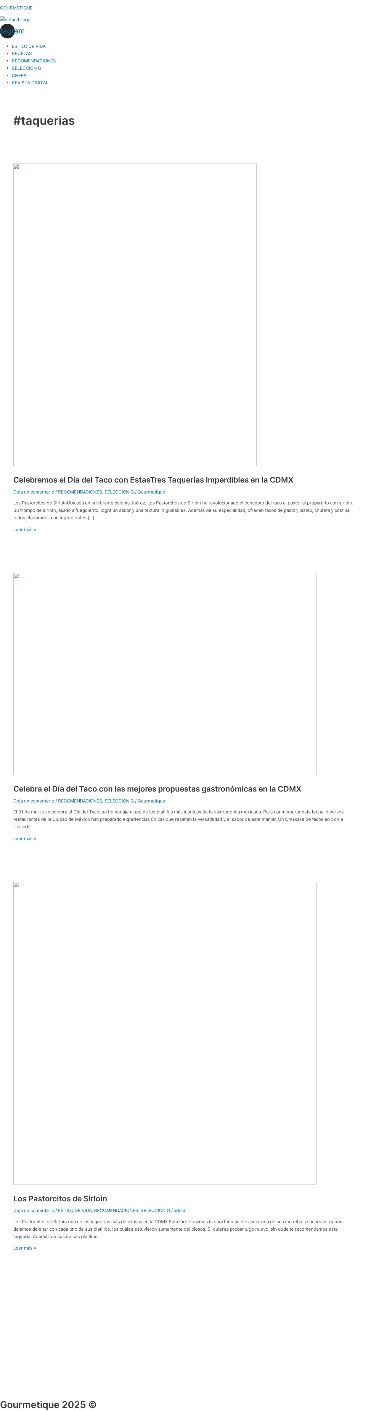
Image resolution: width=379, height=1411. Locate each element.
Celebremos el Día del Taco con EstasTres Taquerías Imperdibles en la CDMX (153, 479)
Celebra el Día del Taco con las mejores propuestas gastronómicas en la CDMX (157, 788)
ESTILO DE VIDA (29, 46)
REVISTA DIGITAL (30, 82)
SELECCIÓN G (26, 68)
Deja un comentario (33, 492)
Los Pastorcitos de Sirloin (60, 1198)
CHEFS (19, 75)
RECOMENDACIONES (34, 61)
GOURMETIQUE (16, 8)
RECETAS (22, 53)
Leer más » (24, 529)
